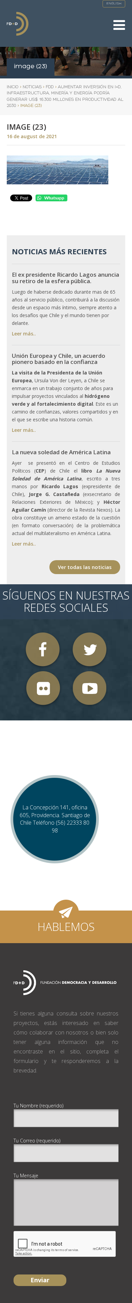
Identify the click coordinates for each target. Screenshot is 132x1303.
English (114, 3)
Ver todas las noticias (85, 567)
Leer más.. (24, 333)
